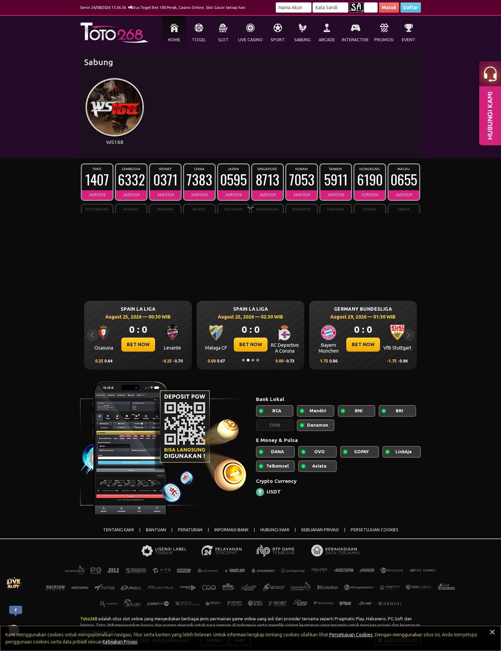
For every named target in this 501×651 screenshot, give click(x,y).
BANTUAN (156, 530)
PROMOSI (384, 40)
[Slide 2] (248, 360)
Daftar (410, 7)
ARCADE (327, 40)
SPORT (278, 40)
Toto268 (88, 618)
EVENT (408, 40)
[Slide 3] (253, 360)
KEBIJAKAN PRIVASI (320, 530)
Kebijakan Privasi (120, 642)
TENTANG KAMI (118, 530)
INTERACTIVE (355, 40)
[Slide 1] (243, 360)
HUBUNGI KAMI (274, 530)
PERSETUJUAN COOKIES (374, 530)
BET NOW (138, 344)
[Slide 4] (257, 360)
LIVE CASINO (250, 40)
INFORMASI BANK (231, 530)
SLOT (223, 40)
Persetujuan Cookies (351, 634)
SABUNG (302, 40)
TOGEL (199, 40)
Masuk (389, 7)
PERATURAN (190, 530)
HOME (174, 40)
